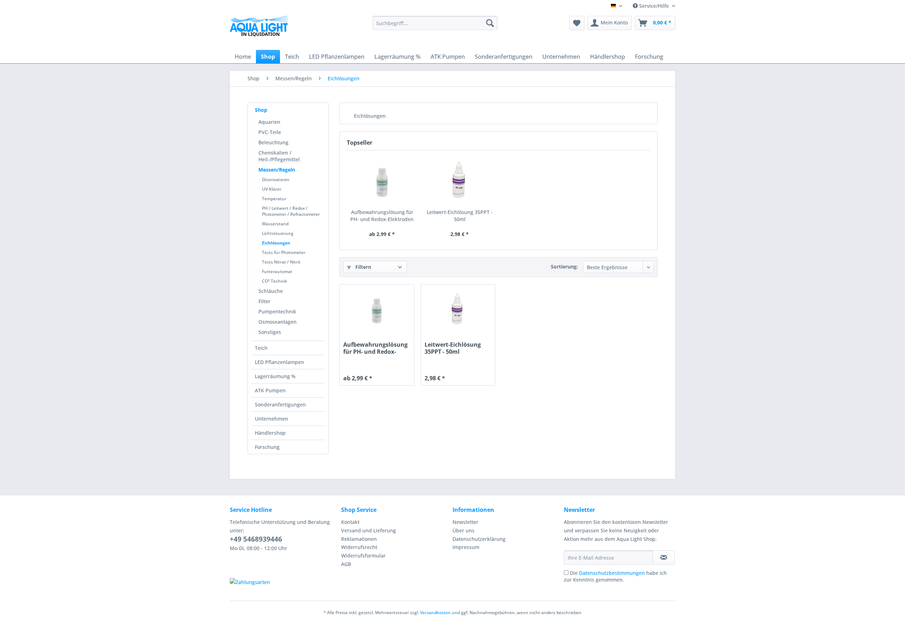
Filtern (362, 267)
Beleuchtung (273, 142)
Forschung (267, 447)
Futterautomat (277, 271)
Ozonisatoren (276, 180)
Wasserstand (275, 224)
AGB (346, 564)
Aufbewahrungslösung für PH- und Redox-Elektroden (382, 216)
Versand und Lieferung (368, 530)
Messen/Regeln (276, 169)
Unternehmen (271, 418)
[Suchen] (490, 23)
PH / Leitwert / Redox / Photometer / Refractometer (291, 211)
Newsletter (465, 522)
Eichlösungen (276, 243)
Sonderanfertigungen (280, 404)
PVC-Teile (269, 132)
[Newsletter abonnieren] (664, 557)
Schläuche (270, 291)
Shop (261, 109)
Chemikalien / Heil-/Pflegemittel (279, 156)
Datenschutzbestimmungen (612, 573)
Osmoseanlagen (277, 321)
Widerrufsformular (363, 555)
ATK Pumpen (270, 390)
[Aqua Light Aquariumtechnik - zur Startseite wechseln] (261, 28)
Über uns (463, 530)
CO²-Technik (274, 281)
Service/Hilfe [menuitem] (654, 5)
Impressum (465, 547)
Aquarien (269, 122)
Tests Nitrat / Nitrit (281, 262)
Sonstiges (269, 332)
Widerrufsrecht (359, 547)
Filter (264, 301)
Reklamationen (359, 539)
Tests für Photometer (283, 252)
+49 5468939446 (256, 539)
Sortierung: (564, 266)
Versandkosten (435, 612)
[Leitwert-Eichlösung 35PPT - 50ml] (460, 180)
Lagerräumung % (275, 376)
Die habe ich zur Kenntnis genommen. (615, 576)
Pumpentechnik (277, 311)
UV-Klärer (271, 189)
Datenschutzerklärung (479, 539)
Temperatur (274, 199)
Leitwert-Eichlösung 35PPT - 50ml (460, 216)
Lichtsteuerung (277, 233)
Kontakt (350, 522)
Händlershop (270, 432)
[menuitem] (435, 23)
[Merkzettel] (576, 23)
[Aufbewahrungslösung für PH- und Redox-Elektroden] (382, 180)
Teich (261, 348)
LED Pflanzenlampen (279, 362)
